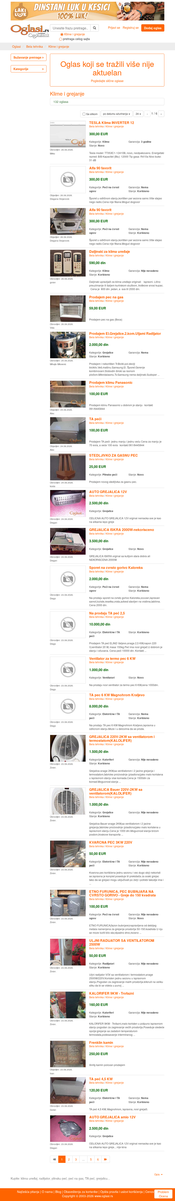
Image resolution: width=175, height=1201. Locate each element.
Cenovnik (151, 1191)
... (83, 1159)
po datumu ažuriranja (115, 113)
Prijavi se (114, 27)
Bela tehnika (34, 46)
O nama (47, 1191)
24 (137, 113)
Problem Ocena (163, 1194)
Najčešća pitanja (28, 1191)
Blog (58, 1191)
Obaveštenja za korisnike (81, 1191)
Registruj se (131, 27)
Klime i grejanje (58, 46)
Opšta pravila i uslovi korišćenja (121, 1191)
